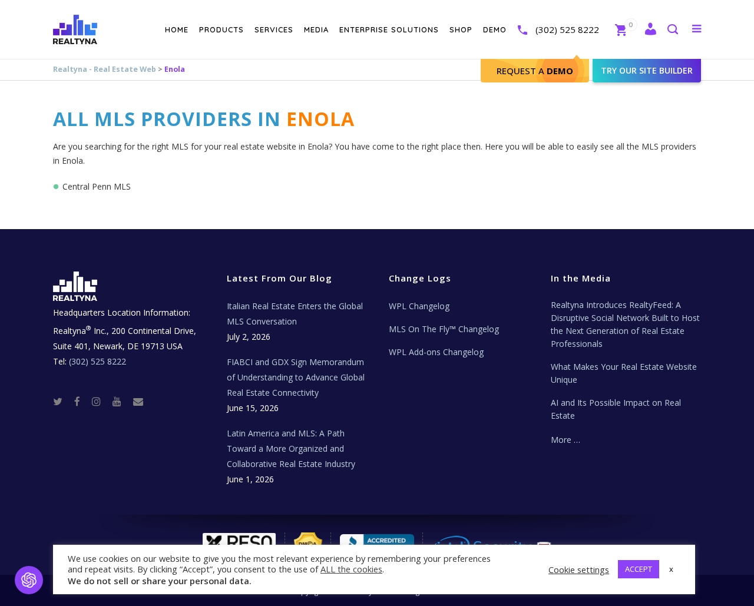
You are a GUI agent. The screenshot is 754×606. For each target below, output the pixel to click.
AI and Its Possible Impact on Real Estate (616, 409)
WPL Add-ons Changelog (436, 351)
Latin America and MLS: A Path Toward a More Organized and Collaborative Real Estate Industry (291, 448)
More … (565, 439)
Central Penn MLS (96, 186)
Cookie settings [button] (578, 569)
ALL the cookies (351, 569)
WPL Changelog (419, 306)
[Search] (672, 30)
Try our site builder (647, 70)
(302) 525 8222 (567, 29)
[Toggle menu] (694, 28)
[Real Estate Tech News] (138, 400)
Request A (535, 71)
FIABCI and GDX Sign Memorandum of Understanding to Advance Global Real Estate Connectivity (296, 377)
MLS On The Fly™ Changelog (444, 329)
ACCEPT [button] (638, 569)
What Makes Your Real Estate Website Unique (624, 373)
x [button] (671, 569)
